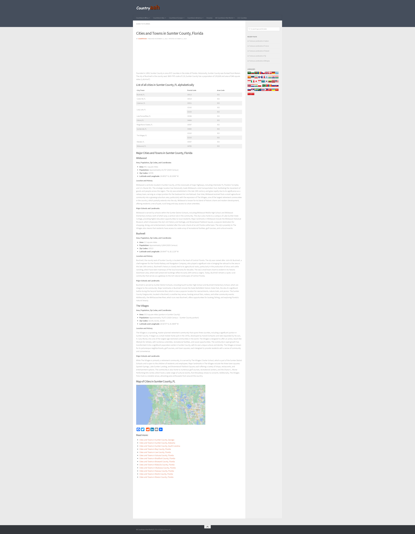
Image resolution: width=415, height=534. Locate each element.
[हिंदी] (270, 78)
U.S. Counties (242, 18)
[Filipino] (266, 91)
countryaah (142, 39)
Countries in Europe (176, 18)
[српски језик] (252, 91)
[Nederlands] (252, 87)
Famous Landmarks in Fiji (257, 56)
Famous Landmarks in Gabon (259, 41)
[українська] (273, 91)
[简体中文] (249, 95)
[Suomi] (259, 78)
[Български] (252, 74)
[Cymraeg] (266, 74)
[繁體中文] (252, 95)
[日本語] (256, 82)
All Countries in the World (224, 18)
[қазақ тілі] (263, 82)
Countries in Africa (142, 18)
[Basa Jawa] (259, 82)
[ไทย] (263, 91)
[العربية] (249, 74)
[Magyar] (277, 78)
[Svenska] (256, 91)
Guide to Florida (143, 24)
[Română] (270, 87)
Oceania (209, 18)
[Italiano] (252, 82)
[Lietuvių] (270, 82)
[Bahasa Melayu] (277, 82)
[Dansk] (270, 74)
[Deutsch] (273, 74)
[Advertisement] (189, 56)
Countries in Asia (158, 18)
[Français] (263, 78)
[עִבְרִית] (266, 78)
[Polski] (259, 87)
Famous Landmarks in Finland (259, 51)
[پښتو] (263, 87)
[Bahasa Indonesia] (249, 82)
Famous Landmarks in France (259, 46)
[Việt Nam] (277, 91)
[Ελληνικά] (277, 74)
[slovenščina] (249, 91)
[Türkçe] (270, 91)
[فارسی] (256, 78)
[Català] (259, 74)
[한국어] (266, 82)
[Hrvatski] (273, 78)
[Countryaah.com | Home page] (148, 7)
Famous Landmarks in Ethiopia (259, 61)
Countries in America (194, 18)
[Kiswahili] (259, 91)
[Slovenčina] (277, 87)
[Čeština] (263, 74)
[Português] (266, 87)
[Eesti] (252, 78)
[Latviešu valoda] (273, 82)
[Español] (249, 78)
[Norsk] (249, 87)
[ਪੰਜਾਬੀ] (256, 87)
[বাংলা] (256, 74)
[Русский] (273, 87)
